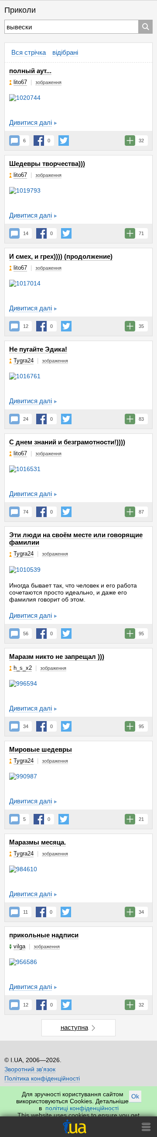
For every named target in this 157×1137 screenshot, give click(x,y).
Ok (135, 1096)
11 (25, 912)
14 (25, 233)
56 (25, 633)
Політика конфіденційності (42, 1078)
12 (25, 326)
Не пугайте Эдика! (38, 349)
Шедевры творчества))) (47, 163)
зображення (48, 82)
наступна (74, 1027)
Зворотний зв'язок (29, 1069)
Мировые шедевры (40, 749)
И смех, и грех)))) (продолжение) (61, 256)
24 (25, 419)
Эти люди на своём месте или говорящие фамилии (76, 538)
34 (25, 726)
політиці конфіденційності (82, 1108)
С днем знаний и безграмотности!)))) (67, 442)
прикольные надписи (43, 935)
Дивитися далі (30, 122)
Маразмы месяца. (37, 842)
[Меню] (146, 1126)
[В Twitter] (63, 140)
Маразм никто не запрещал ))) (56, 656)
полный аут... (30, 70)
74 (25, 511)
